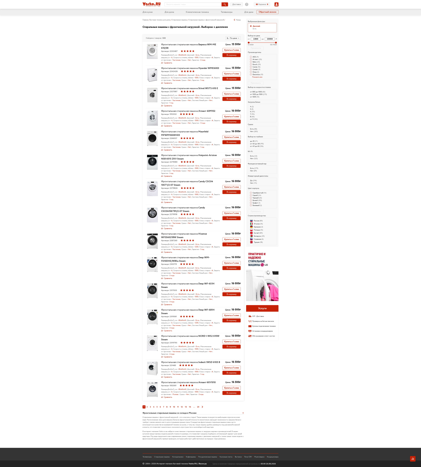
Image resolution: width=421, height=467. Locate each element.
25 (198, 407)
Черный (257, 198)
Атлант (257, 59)
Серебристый (259, 193)
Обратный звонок (267, 12)
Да (253, 180)
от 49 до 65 (256, 146)
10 (174, 407)
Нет (254, 131)
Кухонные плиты (226, 457)
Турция (258, 242)
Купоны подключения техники (264, 326)
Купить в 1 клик (231, 50)
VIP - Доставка (258, 316)
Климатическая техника (197, 12)
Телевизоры (226, 12)
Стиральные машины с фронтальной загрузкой (206, 20)
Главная (145, 20)
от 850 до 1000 (257, 92)
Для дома (169, 12)
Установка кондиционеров (262, 331)
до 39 (254, 141)
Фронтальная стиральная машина (190, 68)
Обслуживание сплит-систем (263, 336)
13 (186, 407)
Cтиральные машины (162, 457)
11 (178, 407)
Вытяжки (238, 457)
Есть (253, 129)
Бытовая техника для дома (160, 20)
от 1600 (254, 97)
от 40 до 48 (257, 144)
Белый (257, 200)
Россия (258, 221)
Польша (258, 230)
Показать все (257, 77)
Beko (256, 62)
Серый (257, 195)
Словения (259, 239)
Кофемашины (191, 457)
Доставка (236, 4)
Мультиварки (259, 457)
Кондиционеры (272, 457)
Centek (256, 69)
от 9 (254, 119)
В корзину (231, 55)
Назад (238, 20)
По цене (233, 38)
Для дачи (248, 12)
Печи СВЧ (248, 457)
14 (190, 407)
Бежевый (257, 205)
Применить (256, 48)
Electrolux (258, 75)
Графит (256, 203)
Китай (258, 233)
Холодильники (177, 457)
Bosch (257, 64)
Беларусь (259, 236)
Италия (258, 224)
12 (182, 407)
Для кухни (148, 12)
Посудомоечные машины (207, 457)
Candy (256, 67)
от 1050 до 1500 (258, 94)
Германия (258, 227)
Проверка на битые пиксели (263, 321)
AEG (256, 57)
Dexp (256, 72)
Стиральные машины (179, 20)
